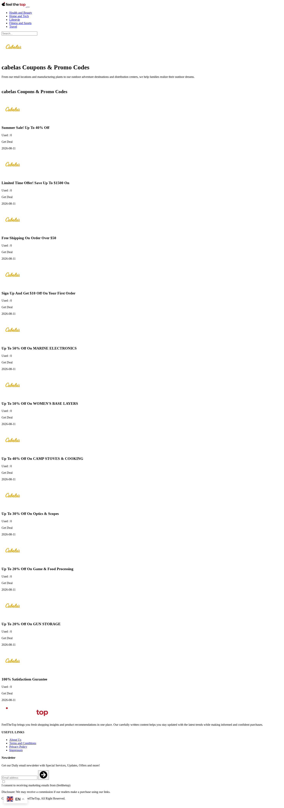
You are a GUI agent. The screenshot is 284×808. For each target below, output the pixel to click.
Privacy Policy (18, 746)
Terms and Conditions (22, 743)
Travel (13, 26)
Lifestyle (14, 19)
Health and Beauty (20, 12)
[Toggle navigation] (28, 7)
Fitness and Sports (20, 23)
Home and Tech (19, 16)
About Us (15, 739)
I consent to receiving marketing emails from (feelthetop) (36, 785)
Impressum (16, 750)
